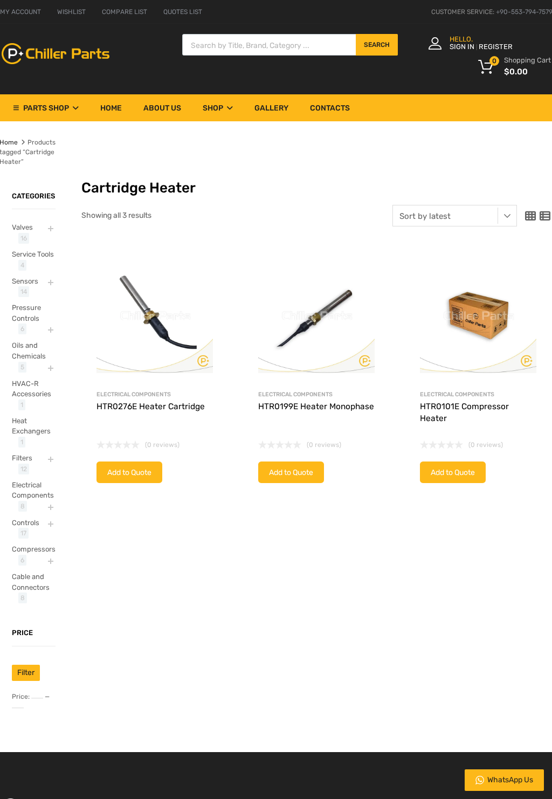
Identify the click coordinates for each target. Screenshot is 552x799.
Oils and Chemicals (29, 350)
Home (111, 108)
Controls (25, 523)
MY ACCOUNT (20, 12)
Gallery (271, 108)
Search (377, 45)
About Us (162, 108)
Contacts (330, 108)
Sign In (462, 47)
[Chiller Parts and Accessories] (55, 61)
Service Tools (33, 254)
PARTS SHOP (46, 108)
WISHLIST (71, 12)
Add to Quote (129, 472)
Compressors (34, 549)
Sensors (25, 281)
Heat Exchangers (31, 426)
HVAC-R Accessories (31, 389)
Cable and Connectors (31, 582)
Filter (25, 672)
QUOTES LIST (182, 12)
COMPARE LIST (124, 12)
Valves (22, 227)
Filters (22, 458)
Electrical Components (133, 394)
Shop (213, 108)
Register (496, 47)
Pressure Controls (26, 313)
